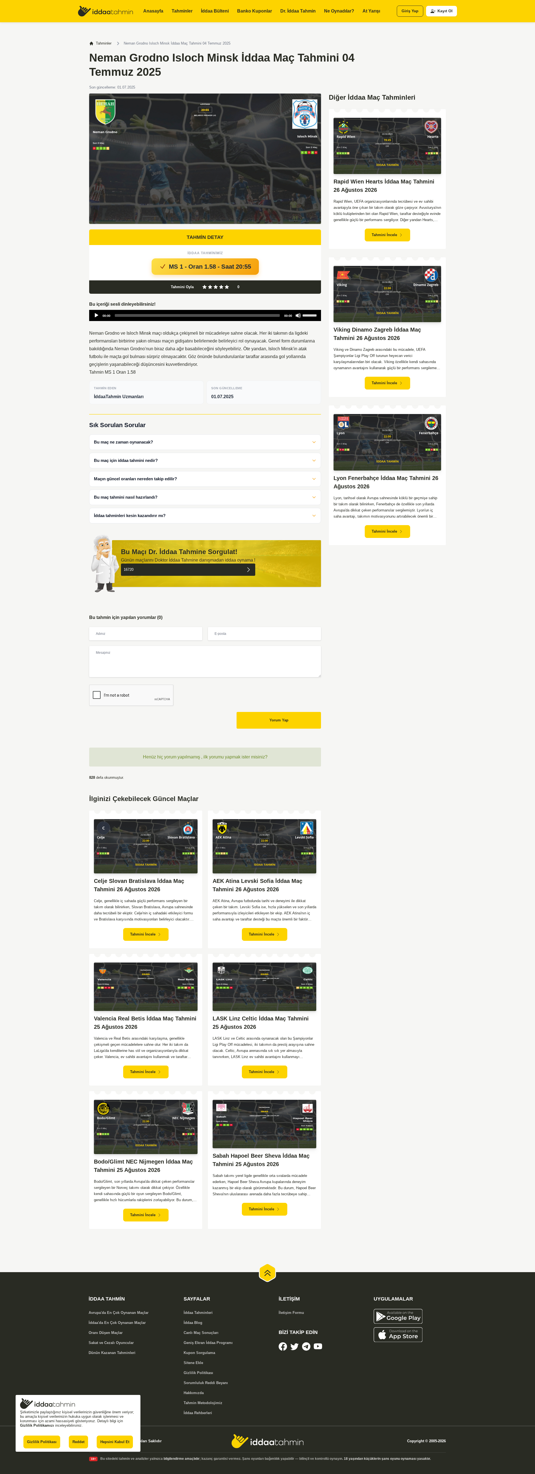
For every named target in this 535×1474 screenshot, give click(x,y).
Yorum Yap (278, 720)
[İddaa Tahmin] (105, 11)
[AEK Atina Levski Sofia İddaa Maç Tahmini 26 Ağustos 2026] (264, 846)
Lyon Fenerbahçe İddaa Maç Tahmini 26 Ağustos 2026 (386, 482)
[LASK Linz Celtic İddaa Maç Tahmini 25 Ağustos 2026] (264, 987)
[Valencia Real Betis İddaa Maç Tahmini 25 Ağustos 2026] (146, 987)
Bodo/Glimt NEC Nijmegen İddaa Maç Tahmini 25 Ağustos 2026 (143, 1166)
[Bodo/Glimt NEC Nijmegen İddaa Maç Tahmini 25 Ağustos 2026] (146, 1127)
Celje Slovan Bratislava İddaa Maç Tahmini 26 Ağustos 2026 (139, 885)
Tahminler (103, 43)
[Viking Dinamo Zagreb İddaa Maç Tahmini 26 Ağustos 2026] (387, 294)
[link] (283, 1346)
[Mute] (298, 315)
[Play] (96, 315)
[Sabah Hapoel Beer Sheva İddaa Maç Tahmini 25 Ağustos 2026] (264, 1124)
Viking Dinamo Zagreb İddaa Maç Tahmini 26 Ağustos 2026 (377, 334)
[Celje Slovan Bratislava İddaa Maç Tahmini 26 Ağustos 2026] (146, 846)
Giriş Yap (410, 11)
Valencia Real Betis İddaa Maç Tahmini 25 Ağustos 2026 (145, 1022)
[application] (205, 315)
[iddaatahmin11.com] (267, 1441)
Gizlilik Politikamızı (37, 1425)
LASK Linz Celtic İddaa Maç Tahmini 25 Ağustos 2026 (261, 1022)
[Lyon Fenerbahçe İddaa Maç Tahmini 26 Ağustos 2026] (387, 442)
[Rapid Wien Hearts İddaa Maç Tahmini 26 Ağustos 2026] (387, 146)
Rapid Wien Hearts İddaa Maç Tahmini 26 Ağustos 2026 (384, 185)
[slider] (310, 315)
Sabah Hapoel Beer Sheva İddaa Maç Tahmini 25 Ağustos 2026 (261, 1160)
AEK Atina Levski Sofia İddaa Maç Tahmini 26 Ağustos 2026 (257, 885)
